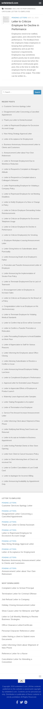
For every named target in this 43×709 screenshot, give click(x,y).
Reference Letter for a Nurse (14, 653)
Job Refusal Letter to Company (16, 599)
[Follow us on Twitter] (21, 702)
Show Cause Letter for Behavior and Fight (20, 611)
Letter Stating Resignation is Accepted (18, 402)
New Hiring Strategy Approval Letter (18, 134)
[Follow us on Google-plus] (25, 702)
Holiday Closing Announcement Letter (18, 605)
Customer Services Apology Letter (17, 106)
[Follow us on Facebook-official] (17, 702)
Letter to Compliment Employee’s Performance (22, 377)
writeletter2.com (10, 3)
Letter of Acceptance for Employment (18, 139)
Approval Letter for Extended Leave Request (21, 383)
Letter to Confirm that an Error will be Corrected (22, 323)
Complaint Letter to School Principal (18, 588)
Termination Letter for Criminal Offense (19, 594)
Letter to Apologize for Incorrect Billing (18, 476)
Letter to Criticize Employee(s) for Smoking (21, 235)
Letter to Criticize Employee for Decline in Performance (25, 25)
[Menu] (40, 3)
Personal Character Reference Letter (18, 631)
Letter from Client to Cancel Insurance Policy (21, 454)
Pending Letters (19, 18)
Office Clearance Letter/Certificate (17, 625)
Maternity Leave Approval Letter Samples (20, 397)
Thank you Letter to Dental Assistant (18, 120)
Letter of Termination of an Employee (18, 407)
